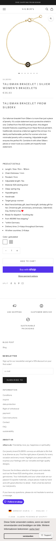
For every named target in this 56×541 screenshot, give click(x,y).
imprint (6, 399)
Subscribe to (15, 380)
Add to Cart (28, 261)
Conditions (7, 395)
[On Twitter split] (15, 283)
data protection (9, 404)
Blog (5, 347)
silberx (7, 79)
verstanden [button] (28, 536)
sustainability (8, 431)
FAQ (4, 427)
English (40, 511)
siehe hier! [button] (34, 529)
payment (6, 413)
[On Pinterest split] (19, 283)
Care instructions (10, 417)
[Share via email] (22, 283)
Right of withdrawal (11, 408)
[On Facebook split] (11, 283)
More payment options (28, 276)
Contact (6, 422)
